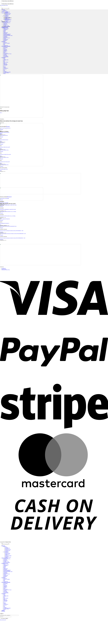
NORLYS (4, 67)
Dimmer (4, 48)
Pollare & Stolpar (7, 17)
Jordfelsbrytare (5, 32)
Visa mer (8, 126)
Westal (4, 73)
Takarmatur (6, 20)
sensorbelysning (7, 14)
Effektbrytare (5, 33)
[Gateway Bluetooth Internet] (4, 135)
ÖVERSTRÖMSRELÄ (6, 34)
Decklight (6, 16)
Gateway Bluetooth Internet (4, 139)
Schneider (4, 71)
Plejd (4, 44)
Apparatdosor (5, 573)
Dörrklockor (5, 42)
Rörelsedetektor (5, 592)
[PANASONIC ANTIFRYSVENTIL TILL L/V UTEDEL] (8, 211)
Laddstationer (5, 29)
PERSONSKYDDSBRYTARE (7, 35)
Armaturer (6, 11)
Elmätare (4, 38)
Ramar (4, 52)
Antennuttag (5, 49)
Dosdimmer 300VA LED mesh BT (5, 147)
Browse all (9, 196)
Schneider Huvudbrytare (7, 570)
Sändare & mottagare (6, 43)
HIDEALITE (5, 63)
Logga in (7, 618)
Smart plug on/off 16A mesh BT (4, 132)
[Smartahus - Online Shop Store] (4, 5)
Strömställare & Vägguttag (6, 46)
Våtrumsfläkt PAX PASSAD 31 (4, 223)
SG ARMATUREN (6, 72)
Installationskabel (6, 28)
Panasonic (1, 239)
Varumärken (4, 57)
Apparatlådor (5, 40)
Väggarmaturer (7, 18)
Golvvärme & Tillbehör (6, 26)
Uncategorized (5, 45)
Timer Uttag (5, 55)
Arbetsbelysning (7, 548)
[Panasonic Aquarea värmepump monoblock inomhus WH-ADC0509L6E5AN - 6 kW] (13, 233)
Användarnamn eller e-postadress (5, 615)
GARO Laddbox (5, 62)
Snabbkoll (1, 129)
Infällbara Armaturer (8, 21)
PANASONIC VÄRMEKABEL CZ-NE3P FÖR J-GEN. (8, 209)
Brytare (4, 31)
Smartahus (3, 41)
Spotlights (6, 551)
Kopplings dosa (5, 39)
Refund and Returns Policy (6, 269)
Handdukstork (5, 24)
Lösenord (1, 616)
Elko (4, 61)
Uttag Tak (4, 51)
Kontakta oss (4, 268)
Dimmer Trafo (5, 47)
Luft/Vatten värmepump (6, 22)
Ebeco (4, 60)
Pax (4, 69)
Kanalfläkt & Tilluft (6, 25)
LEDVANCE (5, 65)
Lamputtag (5, 54)
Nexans (4, 66)
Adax (4, 58)
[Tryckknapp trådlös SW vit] (4, 164)
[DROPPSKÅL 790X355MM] (4, 198)
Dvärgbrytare (5, 36)
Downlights (6, 12)
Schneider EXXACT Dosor (7, 53)
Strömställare (5, 50)
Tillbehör (4, 30)
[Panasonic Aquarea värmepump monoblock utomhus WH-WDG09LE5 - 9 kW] (8, 226)
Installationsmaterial (5, 27)
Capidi (4, 59)
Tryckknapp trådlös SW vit (4, 169)
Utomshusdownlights (8, 19)
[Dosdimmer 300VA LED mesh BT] (2, 142)
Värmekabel (5, 23)
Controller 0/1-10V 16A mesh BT (5, 161)
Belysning (3, 9)
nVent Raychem (5, 68)
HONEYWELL (5, 64)
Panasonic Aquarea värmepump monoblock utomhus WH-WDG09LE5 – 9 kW (11, 230)
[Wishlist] (0, 136)
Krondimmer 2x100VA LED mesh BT (5, 154)
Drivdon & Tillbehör (8, 13)
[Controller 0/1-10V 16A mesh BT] (4, 157)
